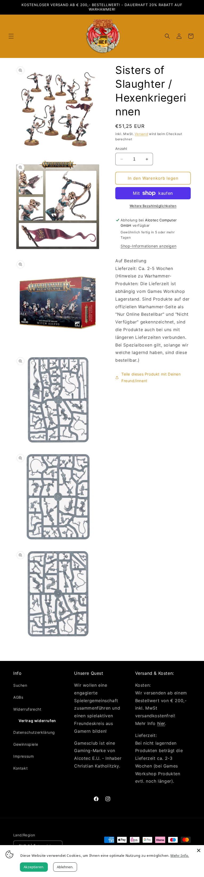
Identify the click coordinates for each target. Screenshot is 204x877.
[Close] (198, 850)
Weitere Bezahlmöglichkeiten (153, 206)
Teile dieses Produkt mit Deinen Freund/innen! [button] (151, 377)
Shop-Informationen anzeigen (148, 246)
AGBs (18, 697)
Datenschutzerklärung (34, 732)
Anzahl (121, 148)
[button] (11, 36)
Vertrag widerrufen (37, 720)
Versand (141, 134)
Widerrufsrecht (27, 709)
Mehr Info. (180, 855)
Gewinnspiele (25, 744)
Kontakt (20, 768)
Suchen (20, 685)
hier (161, 723)
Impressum (23, 756)
